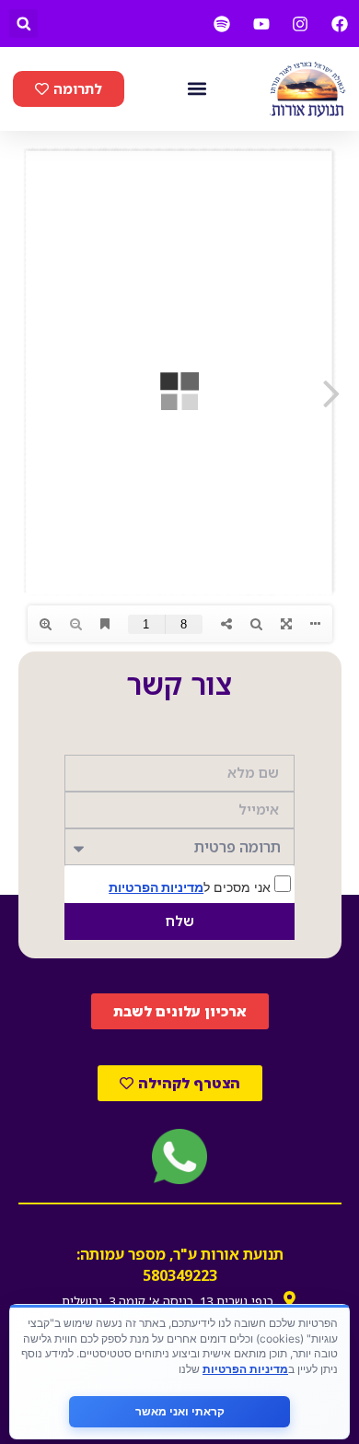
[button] (23, 23)
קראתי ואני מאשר (180, 1411)
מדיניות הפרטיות (156, 887)
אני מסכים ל (191, 886)
